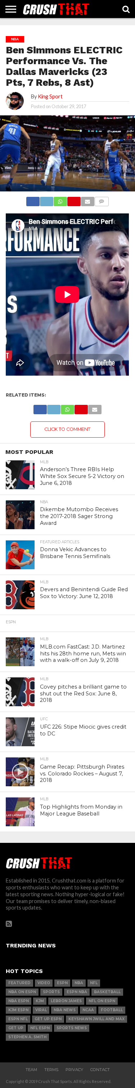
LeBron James (66, 1001)
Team (31, 1069)
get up (15, 1028)
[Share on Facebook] (33, 199)
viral (41, 1010)
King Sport (50, 96)
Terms (51, 1069)
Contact (100, 1069)
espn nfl (18, 1019)
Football (112, 1010)
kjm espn (18, 1010)
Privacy (74, 1069)
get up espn (48, 1019)
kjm (40, 1001)
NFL (94, 983)
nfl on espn (102, 1001)
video (43, 983)
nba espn (18, 1001)
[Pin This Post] (74, 199)
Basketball (107, 992)
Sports (51, 992)
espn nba (77, 992)
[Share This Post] (46, 199)
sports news (72, 1028)
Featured (19, 983)
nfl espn (40, 1028)
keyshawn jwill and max (96, 1019)
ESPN (62, 983)
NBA (79, 983)
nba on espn (22, 992)
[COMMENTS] (101, 199)
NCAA (88, 1010)
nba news (65, 1010)
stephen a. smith (27, 1037)
